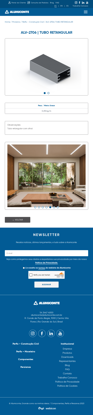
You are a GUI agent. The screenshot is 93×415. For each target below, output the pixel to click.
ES (67, 6)
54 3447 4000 (46, 312)
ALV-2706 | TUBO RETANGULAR (59, 22)
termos (41, 268)
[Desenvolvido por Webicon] (51, 408)
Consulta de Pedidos (39, 3)
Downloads (67, 357)
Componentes (25, 359)
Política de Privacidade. (46, 262)
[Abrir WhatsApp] (87, 409)
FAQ (57, 3)
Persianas (25, 367)
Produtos (67, 352)
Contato (67, 373)
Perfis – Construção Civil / (33, 22)
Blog (52, 3)
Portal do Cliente (19, 3)
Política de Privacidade (67, 381)
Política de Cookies (67, 385)
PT (55, 6)
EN (61, 6)
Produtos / (17, 22)
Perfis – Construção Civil (26, 343)
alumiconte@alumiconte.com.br (46, 315)
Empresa (67, 348)
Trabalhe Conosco (80, 6)
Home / (8, 22)
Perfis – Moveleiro (25, 351)
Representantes (67, 361)
